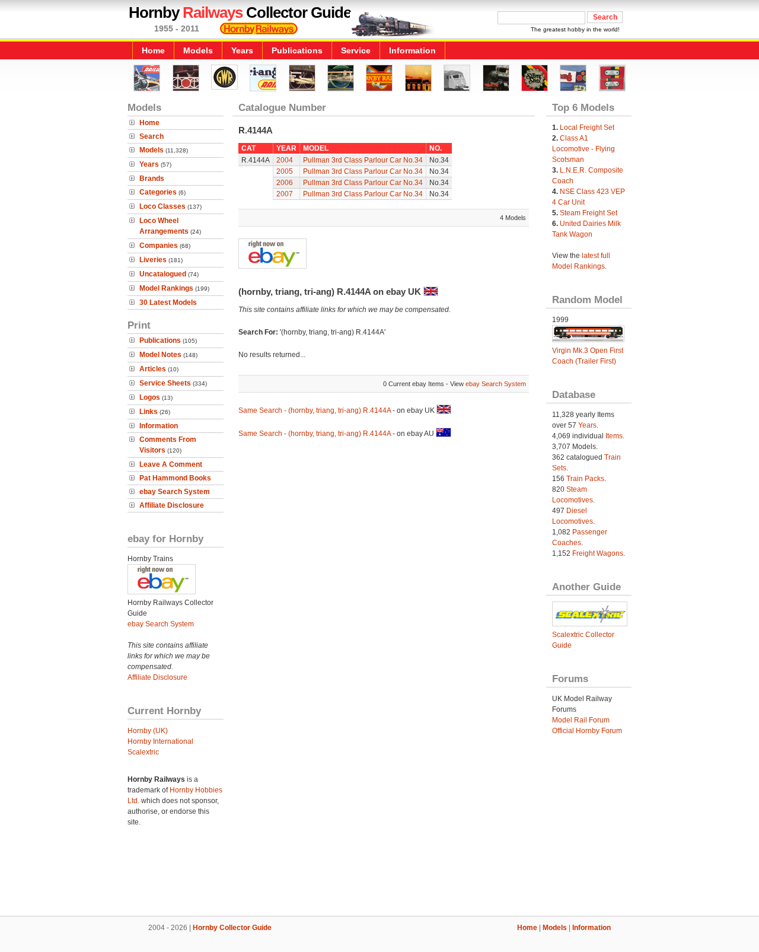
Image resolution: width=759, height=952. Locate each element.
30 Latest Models (168, 302)
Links (148, 411)
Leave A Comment (170, 464)
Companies (158, 245)
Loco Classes (162, 206)
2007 (284, 194)
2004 (284, 160)
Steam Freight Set (588, 213)
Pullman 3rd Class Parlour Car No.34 (363, 160)
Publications (297, 50)
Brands (151, 178)
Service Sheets (165, 383)
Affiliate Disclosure (171, 505)
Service (356, 50)
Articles (152, 369)
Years (242, 50)
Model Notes (160, 355)
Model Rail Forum (581, 720)
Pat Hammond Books (175, 478)
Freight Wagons (597, 553)
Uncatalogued (162, 274)
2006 (284, 183)
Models (198, 50)
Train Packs (585, 479)
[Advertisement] (379, 875)
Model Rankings (166, 288)
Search (151, 136)
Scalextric (143, 752)
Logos (149, 397)
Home (153, 50)
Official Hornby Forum (587, 731)
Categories (158, 192)
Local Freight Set (587, 127)
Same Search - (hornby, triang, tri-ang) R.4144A (314, 410)
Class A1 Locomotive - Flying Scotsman (583, 149)
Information (412, 50)
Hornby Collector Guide (232, 928)
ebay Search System (174, 492)
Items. (614, 436)
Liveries (153, 260)
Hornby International (160, 741)
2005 (284, 171)
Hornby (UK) (147, 731)
